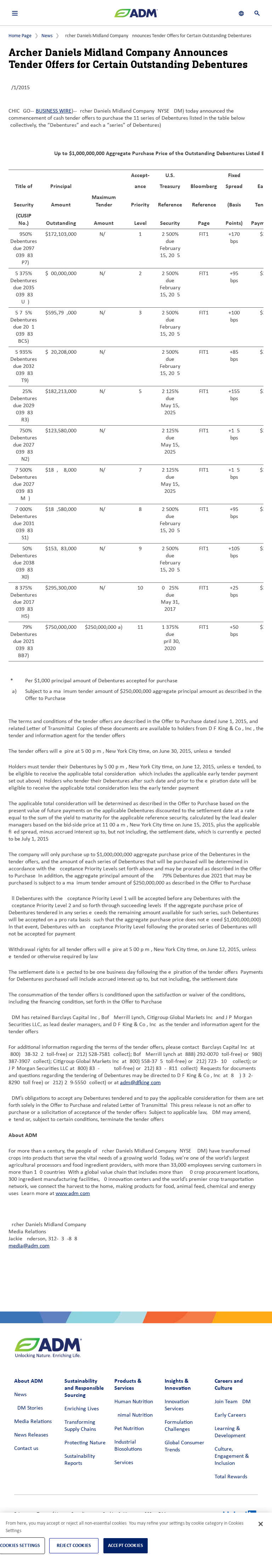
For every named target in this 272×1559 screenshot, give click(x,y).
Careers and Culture (229, 1384)
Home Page (20, 36)
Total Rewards (231, 1477)
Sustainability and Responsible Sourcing (84, 1387)
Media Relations (33, 1421)
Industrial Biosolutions (128, 1445)
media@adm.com (29, 1246)
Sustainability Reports (79, 1459)
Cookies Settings (20, 1545)
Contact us (26, 1448)
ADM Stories (28, 1408)
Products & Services (127, 1384)
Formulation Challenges (179, 1425)
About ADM (28, 1380)
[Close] (260, 1524)
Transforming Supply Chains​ (80, 1425)
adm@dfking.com (140, 1083)
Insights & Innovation (178, 1384)
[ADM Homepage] (136, 16)
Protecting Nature (85, 1443)
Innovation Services (177, 1405)
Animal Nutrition (133, 1415)
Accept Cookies (125, 1545)
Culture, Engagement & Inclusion (232, 1456)
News (46, 36)
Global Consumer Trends (184, 1446)
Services (123, 1463)
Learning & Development (230, 1432)
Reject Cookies (74, 1545)
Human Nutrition (133, 1402)
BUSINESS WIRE (54, 111)
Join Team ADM (233, 1402)
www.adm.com (73, 1193)
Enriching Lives (81, 1409)
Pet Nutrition (129, 1429)
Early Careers (230, 1415)
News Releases (31, 1435)
